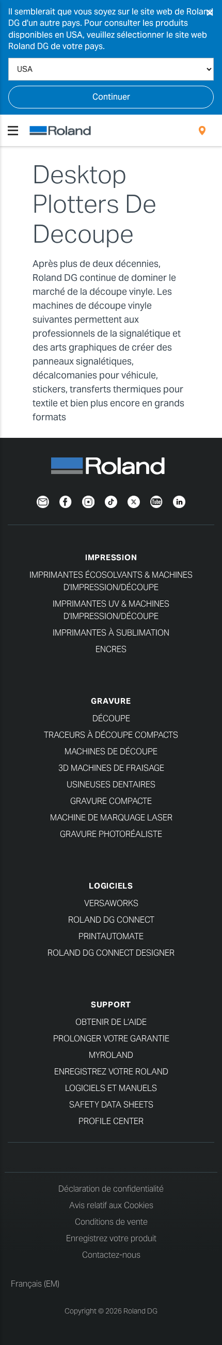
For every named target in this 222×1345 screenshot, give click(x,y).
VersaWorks (111, 903)
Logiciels (111, 886)
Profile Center (111, 1121)
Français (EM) (35, 1283)
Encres (111, 649)
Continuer (111, 96)
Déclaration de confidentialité (111, 1188)
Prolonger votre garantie (111, 1038)
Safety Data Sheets (111, 1104)
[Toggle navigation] (13, 130)
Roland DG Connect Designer (111, 952)
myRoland (111, 1055)
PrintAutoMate (111, 936)
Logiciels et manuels (111, 1088)
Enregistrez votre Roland (111, 1071)
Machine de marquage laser (111, 817)
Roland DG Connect (111, 919)
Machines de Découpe (111, 751)
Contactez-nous (111, 1254)
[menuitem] (202, 130)
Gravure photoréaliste (111, 834)
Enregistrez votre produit (111, 1238)
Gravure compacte (111, 801)
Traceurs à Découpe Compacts (111, 735)
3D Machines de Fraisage (111, 768)
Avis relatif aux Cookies (111, 1205)
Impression (111, 557)
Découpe (111, 718)
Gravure (111, 701)
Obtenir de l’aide (111, 1022)
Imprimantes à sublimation (111, 632)
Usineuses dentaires (111, 784)
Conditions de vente (111, 1221)
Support (111, 1004)
